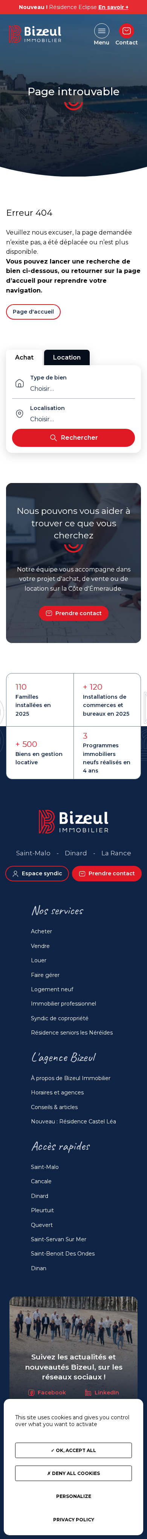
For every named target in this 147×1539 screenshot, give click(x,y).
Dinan (38, 1268)
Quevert (42, 1225)
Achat (24, 357)
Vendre (40, 946)
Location (67, 357)
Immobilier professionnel (63, 1003)
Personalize (73, 1496)
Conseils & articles (54, 1107)
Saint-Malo (45, 1167)
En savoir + (113, 7)
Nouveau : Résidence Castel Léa (73, 1121)
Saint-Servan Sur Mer (58, 1239)
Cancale (41, 1181)
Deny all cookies (75, 1473)
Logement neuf (52, 989)
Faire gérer (45, 975)
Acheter (41, 931)
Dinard (39, 1196)
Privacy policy (73, 1519)
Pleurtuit (42, 1210)
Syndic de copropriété (60, 1018)
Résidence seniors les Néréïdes (72, 1032)
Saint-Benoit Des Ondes (63, 1253)
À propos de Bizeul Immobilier (70, 1078)
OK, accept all (75, 1450)
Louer (38, 960)
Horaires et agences (57, 1092)
